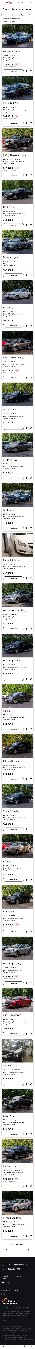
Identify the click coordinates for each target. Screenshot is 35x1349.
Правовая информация (9, 1304)
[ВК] (3, 1282)
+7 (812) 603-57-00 (12, 1269)
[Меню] (2, 3)
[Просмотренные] (31, 2)
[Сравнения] (27, 2)
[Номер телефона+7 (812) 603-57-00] (19, 2)
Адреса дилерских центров (16, 1264)
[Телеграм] (8, 1282)
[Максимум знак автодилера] (11, 2)
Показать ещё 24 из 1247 (17, 1244)
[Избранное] (23, 2)
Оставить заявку (13, 71)
